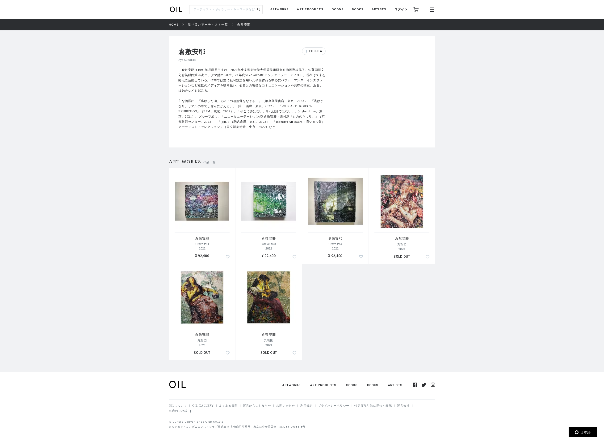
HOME (174, 24)
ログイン (401, 9)
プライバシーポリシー (333, 405)
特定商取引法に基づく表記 (373, 405)
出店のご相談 (178, 410)
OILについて (178, 405)
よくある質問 (228, 405)
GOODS (337, 9)
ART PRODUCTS (310, 9)
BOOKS (357, 9)
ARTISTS (379, 9)
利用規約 (306, 405)
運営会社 (403, 405)
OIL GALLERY (203, 405)
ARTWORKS (279, 9)
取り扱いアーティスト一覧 (208, 24)
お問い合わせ (285, 405)
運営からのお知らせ (257, 405)
